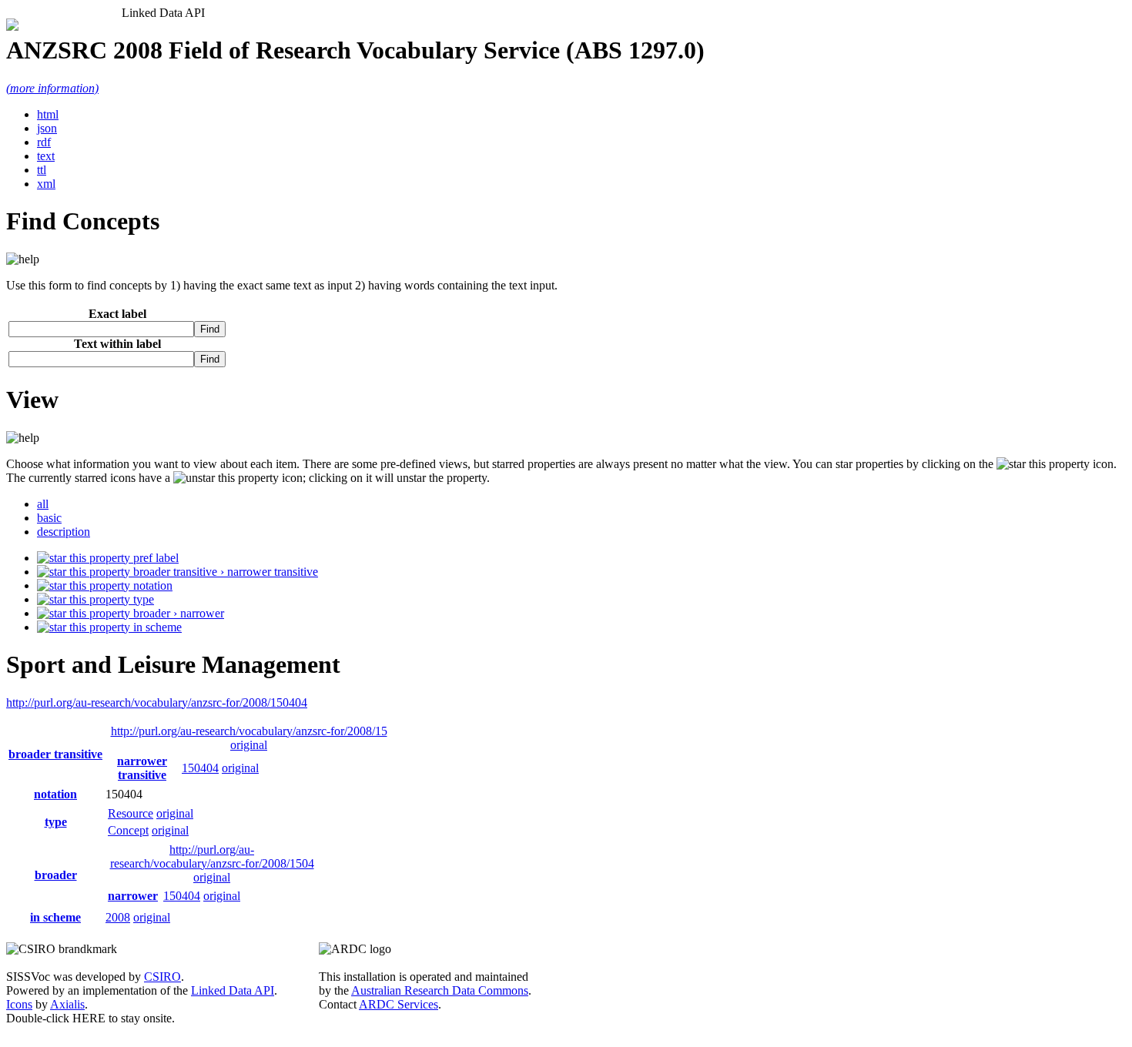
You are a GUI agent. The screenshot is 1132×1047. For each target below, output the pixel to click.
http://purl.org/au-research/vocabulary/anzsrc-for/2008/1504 (212, 856)
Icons (19, 1004)
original (248, 744)
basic (49, 517)
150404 (200, 767)
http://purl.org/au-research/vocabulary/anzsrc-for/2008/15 (249, 731)
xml (46, 183)
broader (56, 874)
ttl (41, 169)
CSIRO (162, 976)
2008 (117, 917)
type (142, 599)
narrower (133, 895)
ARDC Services (398, 1004)
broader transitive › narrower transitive (224, 571)
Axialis (67, 1004)
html (48, 114)
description (63, 531)
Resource (130, 813)
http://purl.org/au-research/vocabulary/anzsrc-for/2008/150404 (156, 702)
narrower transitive (142, 767)
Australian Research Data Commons (439, 990)
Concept (128, 830)
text (46, 155)
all (43, 503)
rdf (44, 142)
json (47, 128)
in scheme (156, 627)
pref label (154, 557)
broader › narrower (177, 613)
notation (151, 585)
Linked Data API (232, 990)
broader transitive (55, 754)
